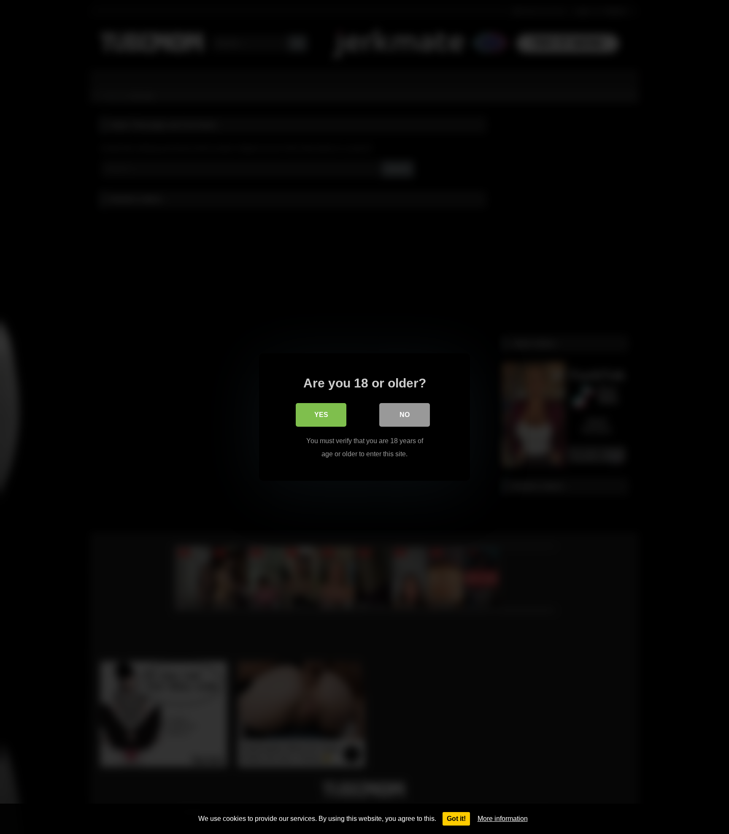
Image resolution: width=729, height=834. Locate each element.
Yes (321, 414)
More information (503, 818)
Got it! (456, 818)
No (405, 414)
